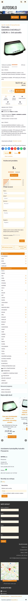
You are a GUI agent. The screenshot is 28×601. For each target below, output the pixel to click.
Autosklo (5, 253)
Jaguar (3, 292)
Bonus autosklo (5, 389)
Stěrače (3, 380)
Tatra (2, 351)
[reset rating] (13, 235)
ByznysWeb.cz (14, 599)
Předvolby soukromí (5, 596)
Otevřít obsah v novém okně (10, 583)
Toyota (3, 349)
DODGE (3, 273)
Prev (2, 440)
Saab (2, 332)
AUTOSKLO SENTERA (9, 10)
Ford (2, 278)
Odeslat (22, 241)
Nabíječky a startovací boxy (10, 373)
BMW (2, 261)
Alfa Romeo (4, 256)
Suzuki (3, 336)
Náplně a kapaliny (6, 378)
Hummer (3, 285)
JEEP (2, 295)
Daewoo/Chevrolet (6, 268)
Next (26, 440)
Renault (3, 322)
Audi (2, 258)
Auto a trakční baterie (9, 368)
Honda (3, 280)
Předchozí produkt (8, 247)
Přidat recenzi (14, 175)
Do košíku (20, 91)
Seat (2, 339)
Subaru (3, 334)
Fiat (2, 275)
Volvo (3, 353)
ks (6, 436)
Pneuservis (4, 361)
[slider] (14, 64)
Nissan (3, 312)
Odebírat (4, 496)
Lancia (3, 297)
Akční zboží (4, 383)
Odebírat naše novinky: (7, 488)
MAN (2, 305)
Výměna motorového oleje (8, 366)
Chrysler (3, 266)
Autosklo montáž (6, 358)
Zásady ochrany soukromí (16, 596)
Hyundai (3, 283)
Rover (3, 324)
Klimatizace (4, 363)
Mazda (3, 300)
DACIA (2, 271)
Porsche (3, 319)
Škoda (3, 341)
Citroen (3, 263)
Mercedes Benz (5, 307)
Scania (3, 344)
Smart (3, 329)
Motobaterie (6, 370)
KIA (2, 290)
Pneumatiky (6, 375)
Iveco (2, 288)
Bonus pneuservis (6, 392)
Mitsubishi (4, 310)
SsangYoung (4, 327)
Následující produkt (21, 247)
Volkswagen (4, 346)
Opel (2, 314)
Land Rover (4, 302)
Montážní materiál (17, 141)
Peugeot (3, 317)
